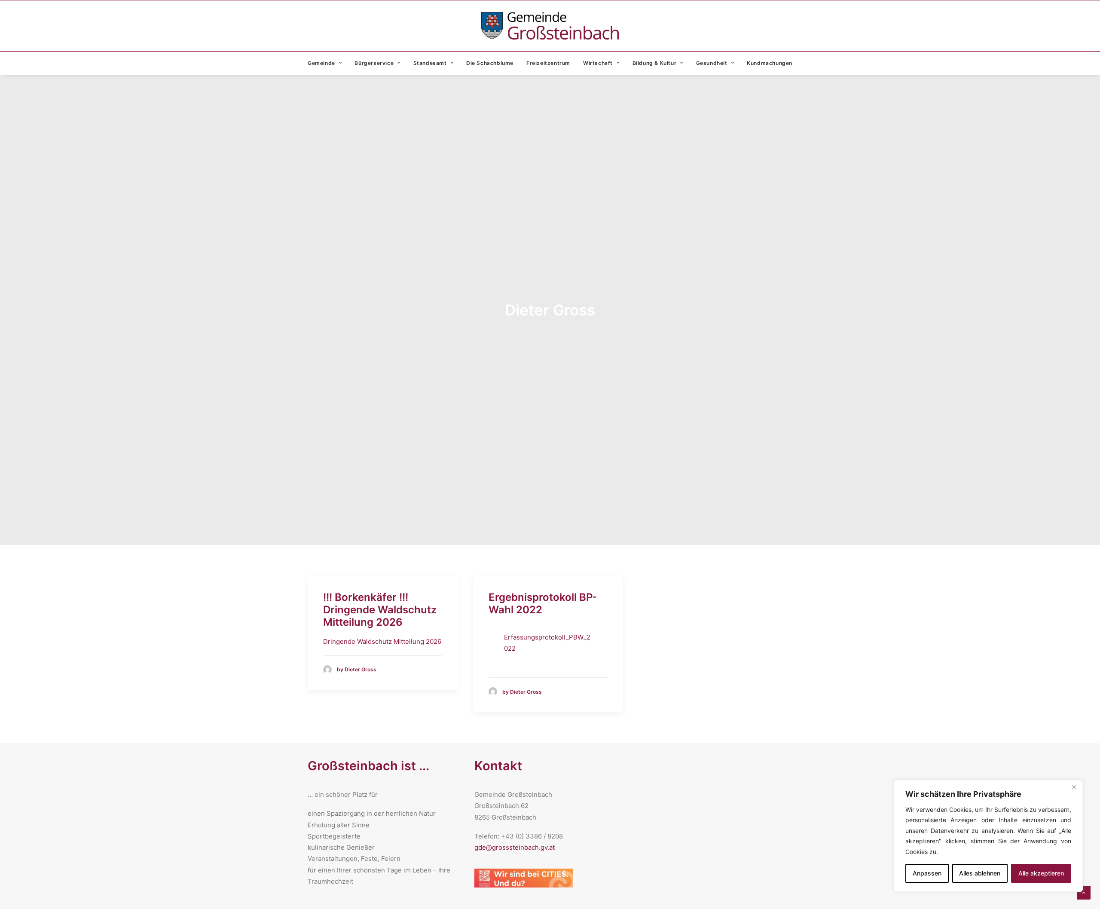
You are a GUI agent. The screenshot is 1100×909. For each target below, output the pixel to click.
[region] (988, 836)
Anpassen (927, 873)
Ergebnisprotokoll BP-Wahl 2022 (543, 603)
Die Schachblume (489, 63)
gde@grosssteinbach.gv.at (514, 847)
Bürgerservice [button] (374, 63)
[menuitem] (327, 63)
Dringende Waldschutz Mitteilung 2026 (382, 641)
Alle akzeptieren (1041, 873)
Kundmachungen (769, 63)
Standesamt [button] (430, 63)
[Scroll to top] (1084, 892)
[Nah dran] (1074, 787)
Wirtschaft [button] (598, 63)
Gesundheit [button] (711, 63)
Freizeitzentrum (548, 63)
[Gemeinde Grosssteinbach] (550, 26)
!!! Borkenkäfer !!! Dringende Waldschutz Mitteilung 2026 (380, 609)
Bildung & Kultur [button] (654, 63)
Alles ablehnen (979, 873)
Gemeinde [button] (321, 63)
